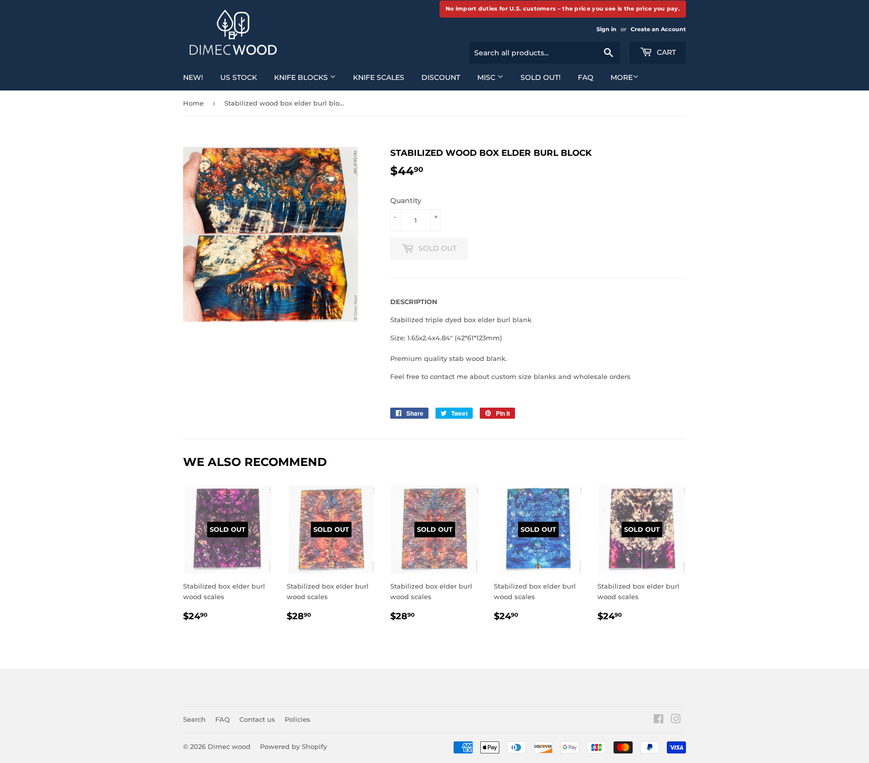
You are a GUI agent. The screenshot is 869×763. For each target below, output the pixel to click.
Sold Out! (540, 77)
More (622, 77)
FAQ (585, 77)
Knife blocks (302, 77)
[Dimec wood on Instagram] (676, 720)
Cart (665, 52)
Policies (297, 719)
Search (194, 719)
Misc (487, 77)
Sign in (606, 29)
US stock (238, 77)
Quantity (405, 200)
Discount (440, 77)
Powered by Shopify (293, 746)
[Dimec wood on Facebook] (658, 720)
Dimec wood (229, 746)
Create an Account (658, 29)
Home (193, 103)
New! (193, 77)
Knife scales (378, 77)
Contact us (257, 719)
